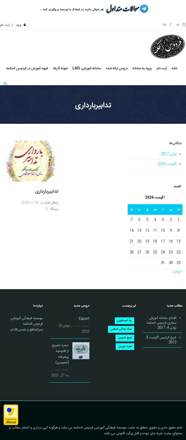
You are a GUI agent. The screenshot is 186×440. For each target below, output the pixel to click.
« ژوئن (177, 271)
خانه (175, 68)
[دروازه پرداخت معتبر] (11, 415)
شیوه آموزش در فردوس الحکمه (27, 68)
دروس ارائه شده (117, 68)
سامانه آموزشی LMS (86, 68)
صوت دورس (125, 346)
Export (84, 319)
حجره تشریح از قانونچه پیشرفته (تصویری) (60, 353)
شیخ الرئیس (125, 338)
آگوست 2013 (167, 164)
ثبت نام (4, 25)
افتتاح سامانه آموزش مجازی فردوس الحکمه (161, 320)
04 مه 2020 (29, 203)
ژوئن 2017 (168, 154)
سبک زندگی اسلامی (121, 329)
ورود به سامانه (142, 68)
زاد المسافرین (124, 321)
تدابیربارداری (46, 192)
